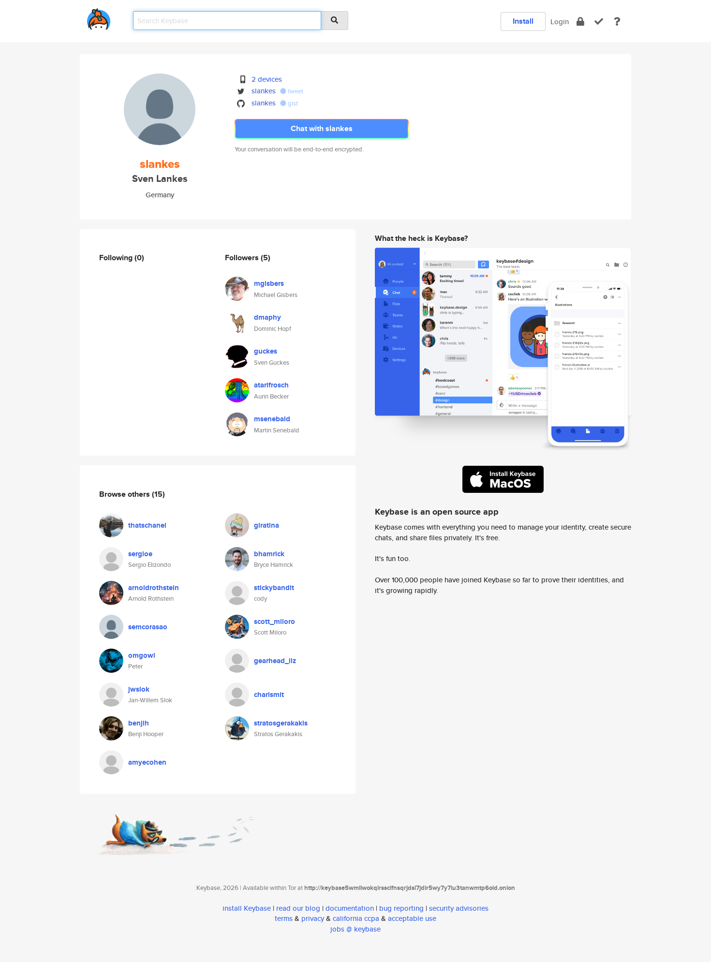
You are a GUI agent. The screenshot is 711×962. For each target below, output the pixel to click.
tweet (294, 91)
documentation (350, 908)
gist (292, 103)
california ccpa (356, 918)
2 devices (267, 79)
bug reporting (401, 908)
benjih (138, 723)
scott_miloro (274, 621)
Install (523, 21)
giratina (266, 525)
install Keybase (246, 908)
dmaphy (267, 317)
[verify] (598, 21)
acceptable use (412, 918)
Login (559, 21)
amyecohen (147, 762)
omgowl (141, 655)
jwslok (138, 689)
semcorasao (147, 627)
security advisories (459, 908)
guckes (265, 351)
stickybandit (274, 587)
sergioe (140, 553)
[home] (98, 17)
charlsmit (269, 694)
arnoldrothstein (153, 587)
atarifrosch (271, 385)
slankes (264, 91)
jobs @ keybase (355, 929)
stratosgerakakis (281, 723)
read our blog (298, 908)
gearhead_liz (275, 660)
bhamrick (269, 553)
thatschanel (147, 525)
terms (284, 918)
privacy (312, 918)
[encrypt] (580, 21)
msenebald (272, 419)
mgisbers (269, 283)
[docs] (617, 21)
